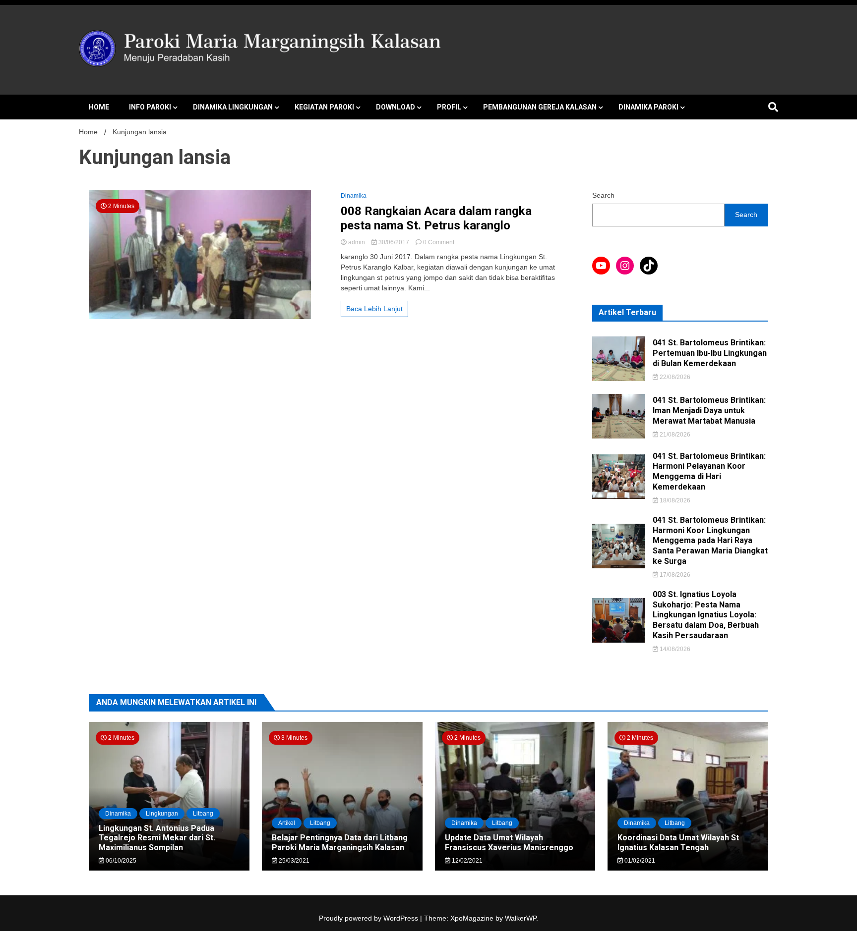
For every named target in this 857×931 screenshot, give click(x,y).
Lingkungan (162, 813)
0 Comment (438, 242)
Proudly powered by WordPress (369, 918)
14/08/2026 (674, 649)
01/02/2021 (639, 860)
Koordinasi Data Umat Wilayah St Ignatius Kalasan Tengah (678, 842)
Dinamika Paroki (648, 107)
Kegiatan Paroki (324, 107)
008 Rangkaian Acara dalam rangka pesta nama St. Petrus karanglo (436, 218)
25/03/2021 (293, 860)
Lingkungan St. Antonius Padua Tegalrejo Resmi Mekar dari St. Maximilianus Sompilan (157, 837)
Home (99, 107)
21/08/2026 (674, 434)
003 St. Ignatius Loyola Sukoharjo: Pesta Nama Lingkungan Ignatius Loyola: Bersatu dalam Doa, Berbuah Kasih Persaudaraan (706, 615)
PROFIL (449, 107)
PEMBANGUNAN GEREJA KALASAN (540, 107)
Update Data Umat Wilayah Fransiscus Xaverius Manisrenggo (509, 842)
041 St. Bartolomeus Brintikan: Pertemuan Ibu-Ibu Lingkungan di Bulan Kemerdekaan (710, 353)
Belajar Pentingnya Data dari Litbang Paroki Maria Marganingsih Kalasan (340, 842)
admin (357, 242)
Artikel (286, 823)
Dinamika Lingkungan (233, 107)
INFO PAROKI (150, 107)
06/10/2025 (120, 860)
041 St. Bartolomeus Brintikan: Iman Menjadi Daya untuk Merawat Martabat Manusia (709, 410)
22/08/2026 (674, 377)
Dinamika (354, 195)
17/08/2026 (674, 574)
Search (603, 195)
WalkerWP (520, 918)
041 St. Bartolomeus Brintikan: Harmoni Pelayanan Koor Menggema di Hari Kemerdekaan (709, 471)
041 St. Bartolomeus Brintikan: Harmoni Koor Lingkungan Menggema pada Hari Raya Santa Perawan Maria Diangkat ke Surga (710, 540)
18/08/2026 (674, 500)
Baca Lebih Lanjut (374, 309)
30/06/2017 (394, 242)
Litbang (203, 813)
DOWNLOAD (395, 107)
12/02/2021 (466, 860)
